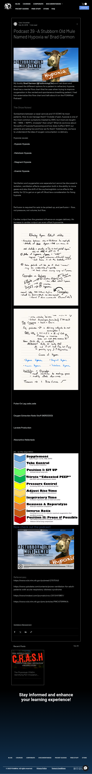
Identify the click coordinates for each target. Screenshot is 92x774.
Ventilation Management (23, 625)
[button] (84, 4)
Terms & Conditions (59, 768)
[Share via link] (31, 632)
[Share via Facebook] (15, 632)
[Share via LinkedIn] (26, 632)
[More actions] (77, 24)
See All (76, 646)
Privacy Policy (42, 768)
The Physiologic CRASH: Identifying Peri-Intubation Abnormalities (25, 673)
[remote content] (46, 549)
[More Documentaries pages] (62, 3)
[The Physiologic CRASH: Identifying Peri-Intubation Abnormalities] (28, 659)
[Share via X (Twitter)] (20, 632)
